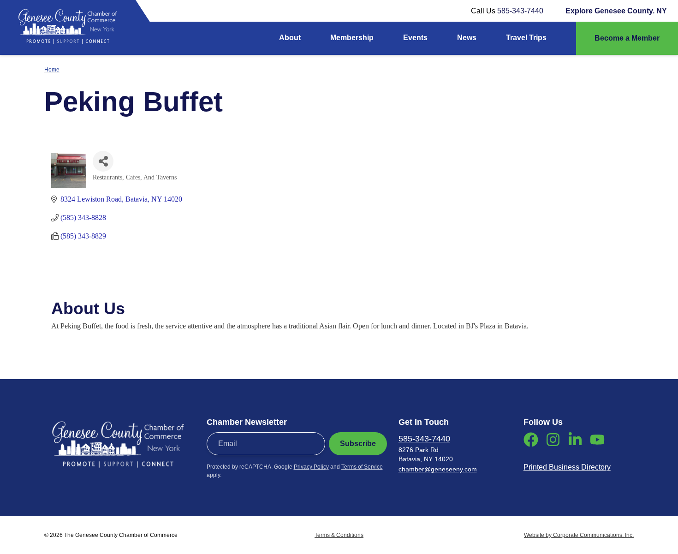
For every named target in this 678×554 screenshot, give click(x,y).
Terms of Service (362, 467)
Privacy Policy (311, 467)
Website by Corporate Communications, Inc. (579, 535)
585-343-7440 (520, 11)
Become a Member (627, 38)
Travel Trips (526, 38)
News (466, 38)
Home (51, 69)
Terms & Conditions (339, 535)
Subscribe (358, 443)
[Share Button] (103, 161)
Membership (352, 38)
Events (415, 38)
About (290, 38)
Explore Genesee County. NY (616, 11)
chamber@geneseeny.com (437, 469)
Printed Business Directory (567, 467)
